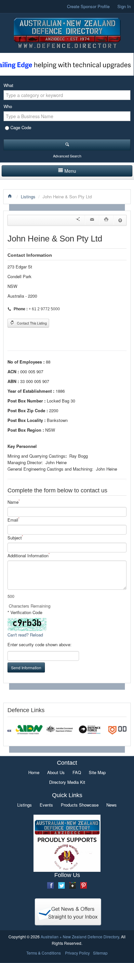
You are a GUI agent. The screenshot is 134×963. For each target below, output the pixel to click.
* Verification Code (24, 612)
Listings (28, 196)
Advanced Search (67, 155)
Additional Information (28, 555)
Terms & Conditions (43, 953)
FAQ (77, 772)
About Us (56, 772)
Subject (15, 538)
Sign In (124, 6)
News (111, 805)
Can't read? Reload (25, 635)
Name (13, 502)
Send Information (26, 667)
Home (33, 772)
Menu (70, 170)
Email (13, 520)
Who (8, 106)
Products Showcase (80, 805)
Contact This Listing (31, 323)
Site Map (97, 772)
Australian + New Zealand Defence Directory (80, 936)
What (8, 85)
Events (46, 805)
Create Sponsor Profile (88, 6)
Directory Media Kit (67, 782)
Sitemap (100, 953)
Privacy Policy (77, 953)
